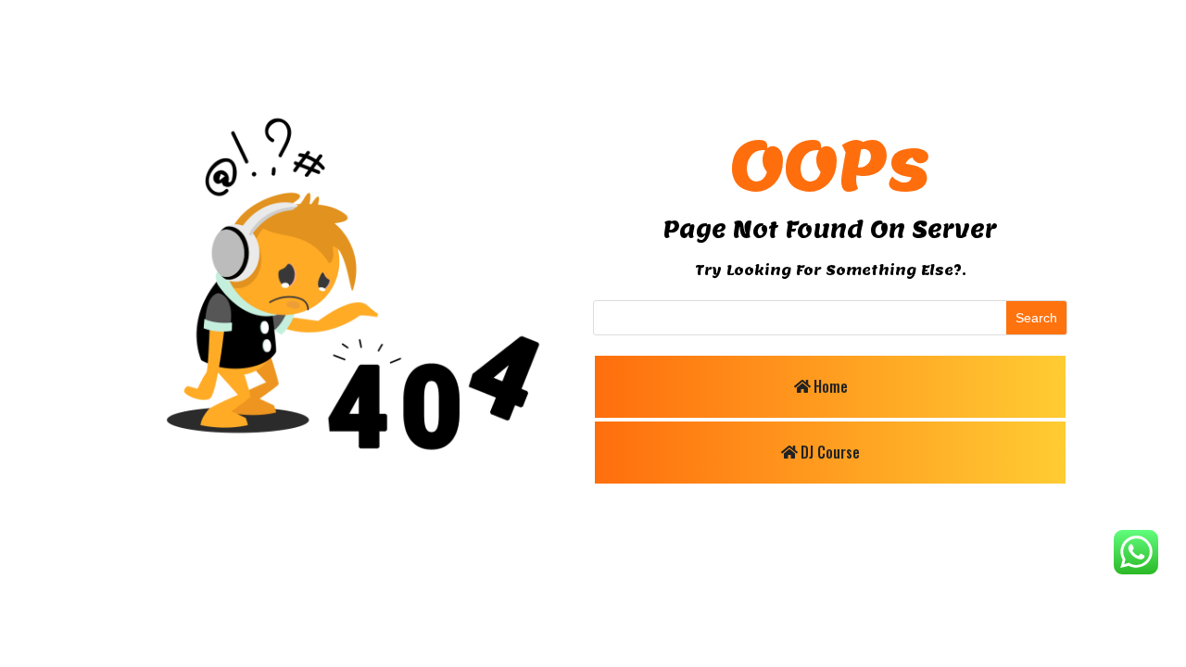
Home (831, 386)
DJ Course (830, 452)
